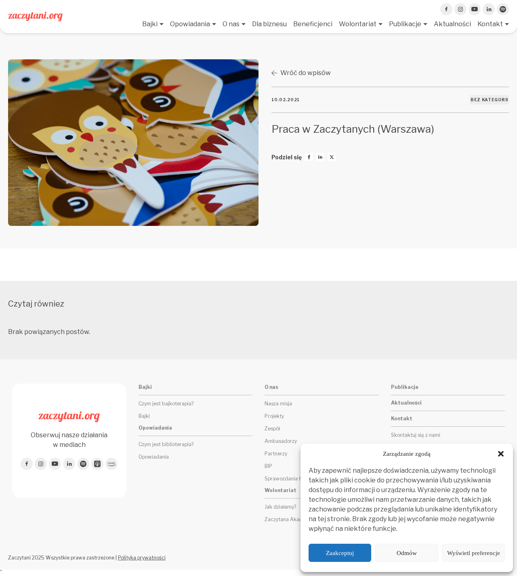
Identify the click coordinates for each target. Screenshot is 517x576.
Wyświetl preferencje (473, 553)
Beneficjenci (312, 24)
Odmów (407, 553)
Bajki (150, 24)
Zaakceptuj (340, 553)
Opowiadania (190, 24)
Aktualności (452, 24)
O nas (231, 24)
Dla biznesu (269, 24)
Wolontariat (357, 24)
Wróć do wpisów (305, 73)
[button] (501, 454)
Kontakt (490, 24)
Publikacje (405, 24)
